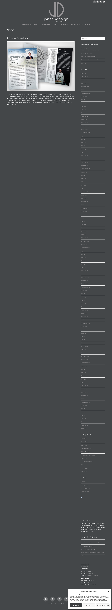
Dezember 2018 (85, 162)
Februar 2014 (84, 346)
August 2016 (84, 251)
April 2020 (83, 109)
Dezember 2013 (85, 353)
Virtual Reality (84, 468)
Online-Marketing (85, 451)
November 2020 (85, 86)
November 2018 (85, 165)
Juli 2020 (83, 99)
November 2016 (85, 241)
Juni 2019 (83, 142)
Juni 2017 (83, 218)
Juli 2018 (83, 175)
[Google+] (97, 1)
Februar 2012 (84, 425)
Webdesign (84, 471)
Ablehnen (88, 605)
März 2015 (83, 306)
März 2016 (83, 267)
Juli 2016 (83, 254)
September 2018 (85, 168)
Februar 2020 (84, 116)
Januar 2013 (84, 389)
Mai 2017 (83, 221)
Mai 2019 (83, 145)
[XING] (100, 1)
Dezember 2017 (85, 198)
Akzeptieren (76, 605)
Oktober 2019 (84, 129)
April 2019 (83, 149)
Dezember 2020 (85, 83)
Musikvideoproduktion (86, 448)
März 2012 (83, 422)
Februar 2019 (84, 155)
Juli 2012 (83, 408)
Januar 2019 (84, 159)
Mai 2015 (83, 300)
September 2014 (85, 323)
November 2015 (85, 280)
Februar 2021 (84, 76)
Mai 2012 (83, 415)
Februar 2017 (84, 231)
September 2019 (85, 132)
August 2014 (84, 326)
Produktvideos (84, 458)
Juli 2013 (83, 369)
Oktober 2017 (84, 205)
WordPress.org (85, 491)
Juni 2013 (83, 372)
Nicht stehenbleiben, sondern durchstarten (92, 60)
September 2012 (85, 402)
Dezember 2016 (85, 237)
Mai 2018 (83, 182)
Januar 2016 (84, 274)
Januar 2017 (84, 234)
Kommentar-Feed (85, 488)
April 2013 (83, 379)
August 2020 (84, 96)
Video (82, 465)
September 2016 (85, 247)
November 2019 (85, 126)
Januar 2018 (84, 195)
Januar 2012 (84, 428)
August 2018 (84, 172)
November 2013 (85, 356)
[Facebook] (94, 1)
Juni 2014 (83, 333)
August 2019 (84, 136)
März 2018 (83, 188)
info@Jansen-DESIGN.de (91, 575)
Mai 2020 (83, 106)
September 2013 (85, 362)
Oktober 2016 (84, 244)
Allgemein (83, 438)
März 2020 (83, 113)
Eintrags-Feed (84, 485)
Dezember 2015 (85, 277)
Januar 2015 (84, 313)
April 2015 (83, 303)
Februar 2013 (84, 385)
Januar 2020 (84, 119)
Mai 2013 (83, 375)
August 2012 (84, 405)
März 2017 (83, 228)
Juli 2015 (83, 293)
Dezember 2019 (85, 122)
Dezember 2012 (85, 392)
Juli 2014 (83, 330)
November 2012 (85, 395)
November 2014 (85, 316)
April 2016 (83, 264)
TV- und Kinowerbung (86, 461)
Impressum (51, 603)
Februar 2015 (84, 310)
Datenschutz (60, 603)
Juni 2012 (83, 412)
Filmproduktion (85, 442)
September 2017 (85, 208)
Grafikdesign (84, 445)
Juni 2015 (83, 297)
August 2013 (84, 366)
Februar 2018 (84, 191)
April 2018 (83, 185)
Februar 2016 (84, 270)
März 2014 (83, 343)
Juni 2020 (83, 103)
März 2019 (83, 152)
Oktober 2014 (84, 320)
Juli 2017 (83, 214)
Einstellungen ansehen (103, 605)
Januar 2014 (84, 349)
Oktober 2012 (84, 399)
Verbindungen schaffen (87, 53)
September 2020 (85, 93)
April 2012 (83, 418)
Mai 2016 (83, 260)
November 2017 (85, 201)
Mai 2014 (83, 336)
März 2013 (83, 382)
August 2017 (84, 211)
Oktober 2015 (84, 283)
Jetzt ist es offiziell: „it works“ (88, 56)
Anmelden (83, 481)
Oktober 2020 (84, 90)
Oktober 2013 (84, 359)
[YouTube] (104, 1)
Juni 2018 (83, 178)
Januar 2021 (84, 80)
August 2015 (84, 290)
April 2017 (83, 224)
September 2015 (85, 287)
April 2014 (83, 339)
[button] (109, 591)
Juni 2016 (83, 257)
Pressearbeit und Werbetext (88, 455)
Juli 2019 (83, 139)
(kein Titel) (83, 63)
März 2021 (83, 73)
